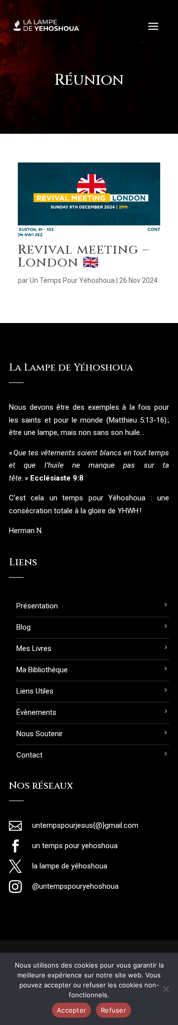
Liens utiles (34, 691)
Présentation (37, 605)
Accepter (71, 1010)
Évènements (36, 712)
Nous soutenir (39, 733)
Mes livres (33, 648)
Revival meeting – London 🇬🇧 (83, 256)
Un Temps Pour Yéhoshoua (72, 280)
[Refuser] (166, 989)
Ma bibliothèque (42, 669)
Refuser (113, 1010)
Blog (23, 627)
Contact (29, 755)
